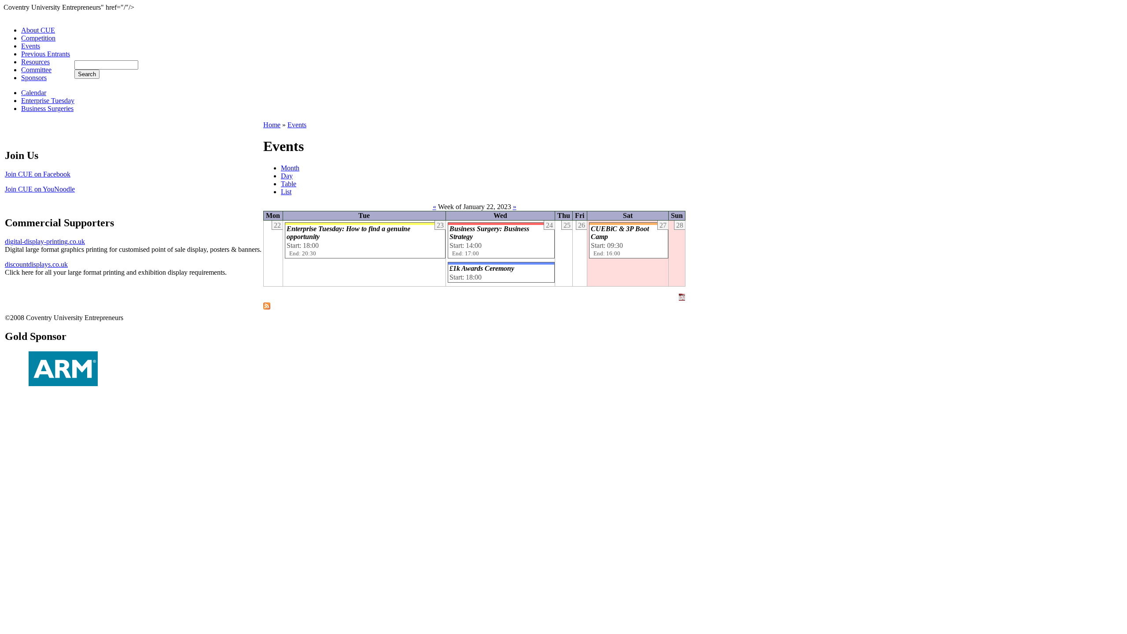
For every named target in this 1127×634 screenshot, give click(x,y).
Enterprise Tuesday (47, 100)
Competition (38, 38)
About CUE (38, 30)
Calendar (33, 92)
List (286, 191)
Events (30, 46)
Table (288, 184)
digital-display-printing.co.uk (45, 241)
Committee (36, 70)
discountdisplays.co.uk (36, 264)
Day (287, 176)
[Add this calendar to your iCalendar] (681, 298)
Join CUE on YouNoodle (40, 189)
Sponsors (34, 77)
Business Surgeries (47, 108)
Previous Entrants (45, 54)
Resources (35, 62)
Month (290, 168)
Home (271, 125)
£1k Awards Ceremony (481, 268)
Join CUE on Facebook (37, 174)
